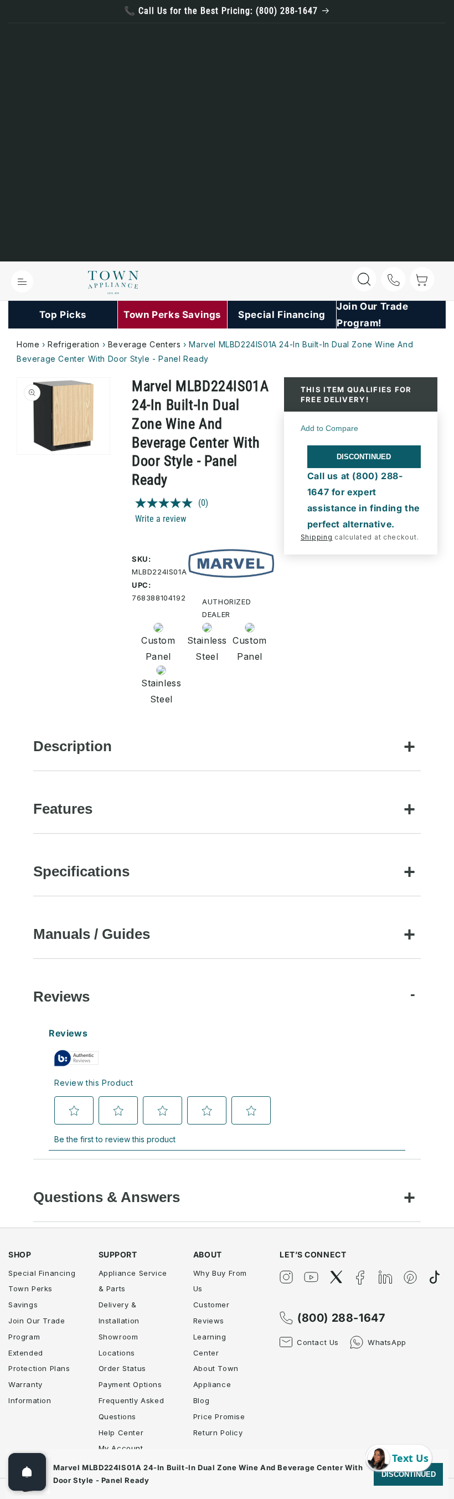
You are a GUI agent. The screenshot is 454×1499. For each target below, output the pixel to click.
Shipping (317, 537)
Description (72, 746)
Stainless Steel (203, 648)
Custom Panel (157, 648)
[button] (22, 281)
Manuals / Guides (91, 934)
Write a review (160, 519)
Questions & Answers (106, 1197)
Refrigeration (74, 344)
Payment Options (130, 1384)
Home (28, 344)
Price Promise (219, 1416)
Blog (201, 1400)
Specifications (81, 871)
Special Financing (41, 1273)
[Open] (27, 1472)
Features (62, 808)
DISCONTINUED (364, 457)
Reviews (61, 996)
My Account (121, 1448)
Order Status (122, 1368)
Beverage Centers (144, 344)
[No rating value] (166, 503)
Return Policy (218, 1432)
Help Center (121, 1432)
